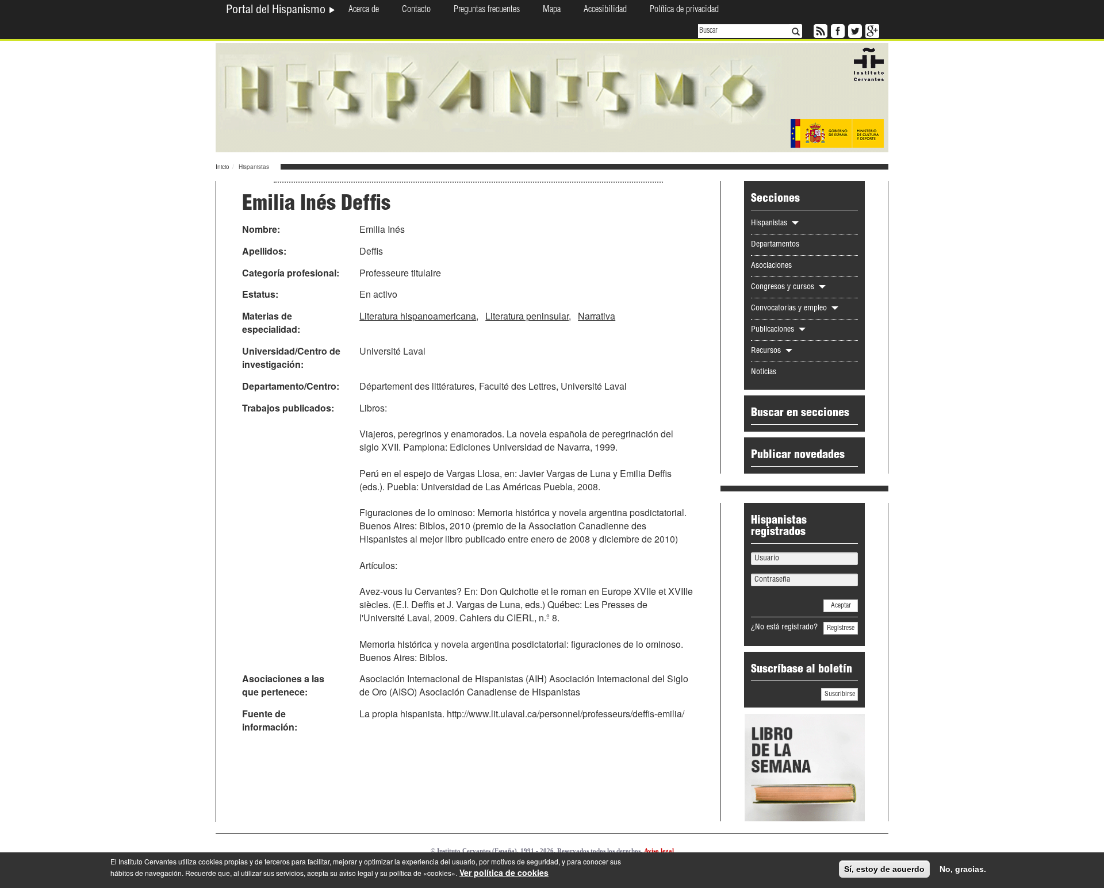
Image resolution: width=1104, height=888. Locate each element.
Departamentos (775, 245)
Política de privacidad (684, 10)
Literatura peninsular (527, 315)
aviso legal (356, 873)
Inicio (222, 167)
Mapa (552, 10)
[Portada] (552, 96)
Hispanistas (770, 224)
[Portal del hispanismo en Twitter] (854, 30)
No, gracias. (963, 869)
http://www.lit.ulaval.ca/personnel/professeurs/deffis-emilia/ (565, 713)
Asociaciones (771, 266)
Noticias (763, 372)
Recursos (767, 351)
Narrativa (596, 315)
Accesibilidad (605, 10)
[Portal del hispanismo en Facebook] (836, 30)
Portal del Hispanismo (277, 11)
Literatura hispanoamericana (417, 315)
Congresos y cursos (783, 287)
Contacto (416, 10)
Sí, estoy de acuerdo (884, 869)
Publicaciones (773, 330)
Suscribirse (840, 694)
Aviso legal (659, 850)
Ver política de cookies (504, 872)
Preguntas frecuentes (487, 10)
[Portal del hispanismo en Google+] (871, 30)
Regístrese (840, 628)
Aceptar (841, 605)
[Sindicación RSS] (819, 30)
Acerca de (363, 10)
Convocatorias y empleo (790, 309)
